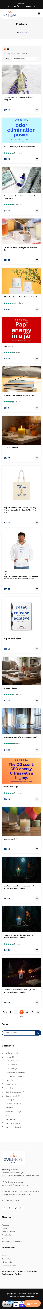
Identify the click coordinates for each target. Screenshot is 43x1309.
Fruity (9, 1115)
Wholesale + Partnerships (12, 1241)
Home (16, 32)
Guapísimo (8, 346)
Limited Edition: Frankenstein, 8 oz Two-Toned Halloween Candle (20, 887)
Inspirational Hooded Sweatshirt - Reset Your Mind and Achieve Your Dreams (21, 577)
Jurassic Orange (11, 787)
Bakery (10, 1057)
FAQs (4, 1255)
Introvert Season (11, 688)
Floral (9, 1108)
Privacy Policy (7, 1262)
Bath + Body (12, 1061)
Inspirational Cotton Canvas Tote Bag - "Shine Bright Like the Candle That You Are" (20, 509)
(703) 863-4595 (29, 6)
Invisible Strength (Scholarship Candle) (20, 737)
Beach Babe (12, 1065)
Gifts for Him (13, 1123)
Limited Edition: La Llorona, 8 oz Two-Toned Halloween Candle (19, 936)
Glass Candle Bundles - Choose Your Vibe (21, 297)
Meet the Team (8, 1232)
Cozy (9, 1088)
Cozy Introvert (13, 1096)
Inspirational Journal (13, 639)
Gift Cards (11, 1119)
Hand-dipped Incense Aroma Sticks (19, 395)
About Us (5, 1225)
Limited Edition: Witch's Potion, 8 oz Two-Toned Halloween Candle (21, 991)
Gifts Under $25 (13, 1127)
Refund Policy (7, 1259)
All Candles (12, 1053)
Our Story (5, 1228)
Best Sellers (12, 1069)
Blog (3, 1238)
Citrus (9, 1080)
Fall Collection (13, 1104)
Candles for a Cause (15, 1076)
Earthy (10, 1100)
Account (22, 3)
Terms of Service (9, 1265)
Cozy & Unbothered (15, 1092)
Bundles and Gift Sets (16, 1072)
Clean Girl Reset (13, 1084)
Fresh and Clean (14, 1112)
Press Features (7, 1235)
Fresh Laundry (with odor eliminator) (19, 146)
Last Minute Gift (10, 839)
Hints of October (11, 448)
